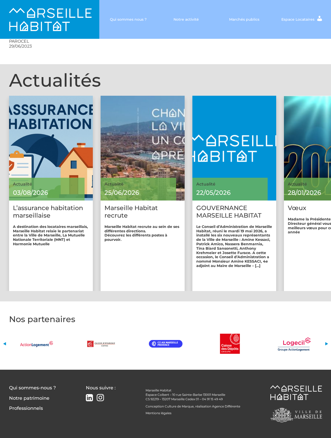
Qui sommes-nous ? (32, 388)
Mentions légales (158, 413)
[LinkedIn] (89, 398)
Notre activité (186, 19)
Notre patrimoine (29, 398)
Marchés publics (244, 19)
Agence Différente (226, 406)
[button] (4, 343)
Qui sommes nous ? (128, 19)
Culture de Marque (179, 406)
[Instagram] (100, 398)
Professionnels (26, 408)
